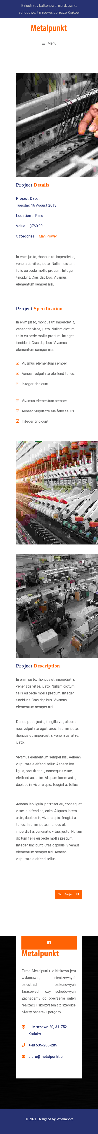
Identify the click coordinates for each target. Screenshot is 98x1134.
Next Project (66, 894)
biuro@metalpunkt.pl (46, 1056)
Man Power (48, 236)
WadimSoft (65, 1119)
